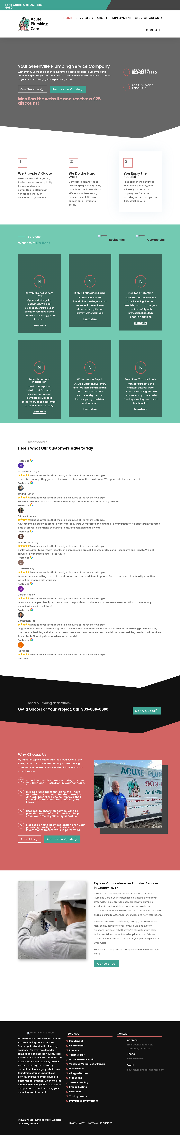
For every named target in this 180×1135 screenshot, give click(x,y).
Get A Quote (145, 711)
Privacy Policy (76, 1123)
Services (83, 18)
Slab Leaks (75, 1077)
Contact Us (106, 964)
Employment (121, 18)
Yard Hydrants (78, 1096)
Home (68, 18)
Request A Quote (66, 89)
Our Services (30, 89)
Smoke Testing (78, 1087)
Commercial (76, 1045)
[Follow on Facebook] (169, 3)
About (102, 18)
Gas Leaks (75, 1091)
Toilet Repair (77, 1054)
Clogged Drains (78, 1073)
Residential (76, 1041)
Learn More (39, 325)
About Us (27, 839)
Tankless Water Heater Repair (87, 1064)
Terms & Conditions (100, 1123)
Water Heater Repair (81, 1059)
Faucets (74, 1050)
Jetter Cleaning (78, 1082)
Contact (154, 30)
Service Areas (147, 18)
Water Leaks (76, 1068)
